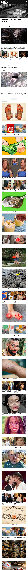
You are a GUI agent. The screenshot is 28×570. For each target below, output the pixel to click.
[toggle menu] (26, 1)
